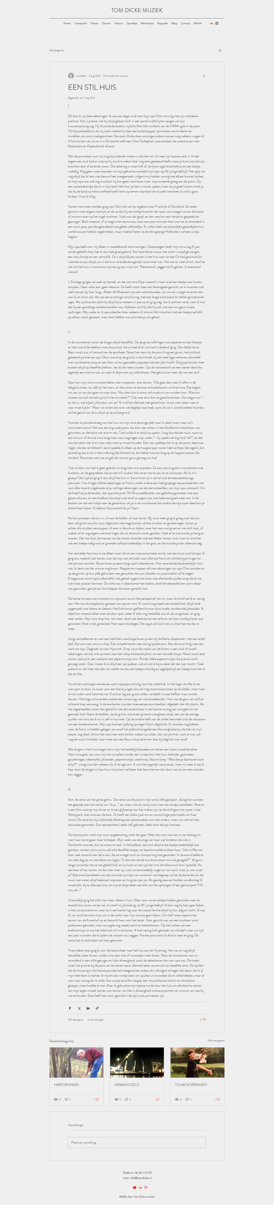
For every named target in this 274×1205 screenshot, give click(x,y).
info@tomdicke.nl (141, 1178)
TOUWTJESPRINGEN (191, 1084)
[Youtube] (134, 1187)
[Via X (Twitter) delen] (79, 1008)
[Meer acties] (203, 76)
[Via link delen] (97, 1008)
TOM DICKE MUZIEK (137, 10)
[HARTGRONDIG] (76, 1063)
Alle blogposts (56, 50)
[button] (220, 50)
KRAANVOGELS (127, 1084)
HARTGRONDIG (66, 1084)
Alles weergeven (216, 1040)
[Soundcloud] (211, 23)
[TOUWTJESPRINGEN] (197, 1063)
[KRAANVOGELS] (137, 1063)
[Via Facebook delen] (70, 1008)
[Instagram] (217, 23)
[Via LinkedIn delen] (88, 1008)
